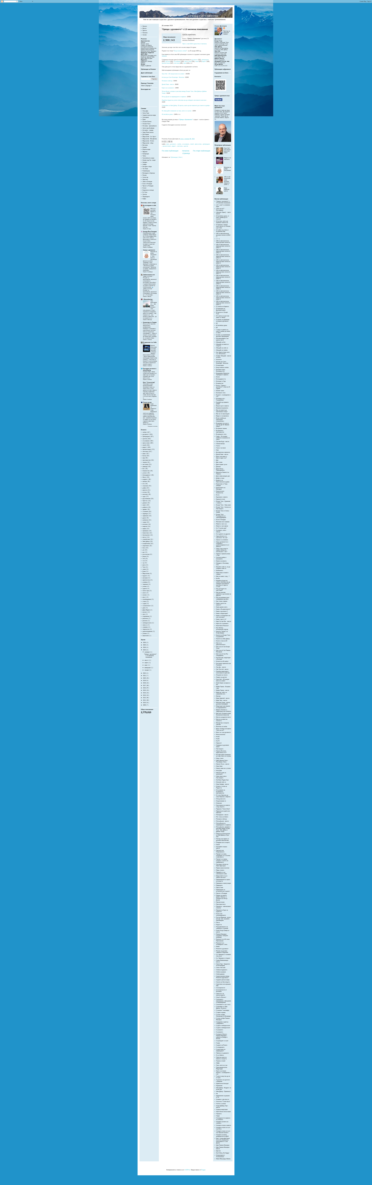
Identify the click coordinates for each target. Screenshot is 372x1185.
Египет (144, 188)
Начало (145, 26)
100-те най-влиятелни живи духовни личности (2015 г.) (223, 261)
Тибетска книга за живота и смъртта (221, 1058)
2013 (144, 695)
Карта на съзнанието (168, 88)
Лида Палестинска (148, 132)
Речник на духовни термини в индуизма (222, 951)
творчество (146, 629)
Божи (144, 571)
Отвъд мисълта (220, 799)
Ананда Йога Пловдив (150, 231)
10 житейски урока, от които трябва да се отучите (222, 217)
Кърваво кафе (147, 371)
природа (145, 466)
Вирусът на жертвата (227, 158)
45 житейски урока (167, 114)
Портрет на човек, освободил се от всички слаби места (223, 855)
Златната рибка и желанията (221, 558)
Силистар (145, 177)
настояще (146, 464)
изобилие (145, 520)
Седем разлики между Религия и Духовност (222, 976)
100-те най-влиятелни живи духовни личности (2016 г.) (223, 266)
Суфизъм (148, 65)
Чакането (219, 1113)
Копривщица (146, 171)
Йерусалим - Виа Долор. (150, 138)
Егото (217, 495)
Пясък (218, 922)
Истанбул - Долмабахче (150, 126)
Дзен (142, 58)
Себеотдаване (220, 974)
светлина (176, 63)
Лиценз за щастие (221, 677)
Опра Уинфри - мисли (222, 784)
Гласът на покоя (221, 448)
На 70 (217, 741)
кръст (144, 597)
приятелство (146, 580)
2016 (144, 688)
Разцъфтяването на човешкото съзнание (222, 927)
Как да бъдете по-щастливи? (221, 589)
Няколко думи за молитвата (221, 773)
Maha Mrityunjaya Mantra (223, 1159)
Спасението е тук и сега (223, 1004)
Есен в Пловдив (147, 183)
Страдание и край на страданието (222, 1022)
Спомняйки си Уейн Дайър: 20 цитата (221, 1007)
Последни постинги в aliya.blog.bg (149, 369)
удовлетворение (147, 631)
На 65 (217, 738)
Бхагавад (150, 55)
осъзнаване (177, 61)
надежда (145, 513)
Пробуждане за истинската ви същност (223, 890)
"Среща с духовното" (186, 119)
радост (204, 61)
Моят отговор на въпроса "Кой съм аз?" (223, 729)
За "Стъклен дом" (221, 528)
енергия (145, 526)
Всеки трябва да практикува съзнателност (221, 419)
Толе (144, 567)
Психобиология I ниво (149, 233)
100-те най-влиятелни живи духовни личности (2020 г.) (223, 287)
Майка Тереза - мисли (222, 690)
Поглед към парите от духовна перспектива (222, 839)
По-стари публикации (201, 151)
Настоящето (219, 749)
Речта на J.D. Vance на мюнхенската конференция (149, 325)
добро (144, 488)
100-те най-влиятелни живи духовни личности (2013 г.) (223, 256)
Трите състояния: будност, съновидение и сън (223, 1072)
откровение (146, 616)
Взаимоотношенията (222, 408)
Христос (145, 500)
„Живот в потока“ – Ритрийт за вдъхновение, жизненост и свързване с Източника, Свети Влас (150, 279)
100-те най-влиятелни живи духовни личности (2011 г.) (223, 246)
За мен (145, 35)
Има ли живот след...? (222, 576)
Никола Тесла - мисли (222, 764)
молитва (145, 494)
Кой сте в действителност (221, 643)
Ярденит (145, 151)
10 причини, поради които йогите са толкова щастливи (223, 226)
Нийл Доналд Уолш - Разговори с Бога (222, 761)
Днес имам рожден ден (223, 476)
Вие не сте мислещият (222, 414)
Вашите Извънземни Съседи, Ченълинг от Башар (153, 348)
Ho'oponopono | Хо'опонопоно (220, 1155)
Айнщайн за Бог (221, 342)
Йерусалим (146, 573)
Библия (143, 42)
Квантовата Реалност (222, 625)
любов (179, 144)
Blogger (203, 1170)
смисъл (145, 625)
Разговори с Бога (220, 57)
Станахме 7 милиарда (222, 1010)
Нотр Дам (145, 111)
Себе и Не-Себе (220, 967)
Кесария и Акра (147, 166)
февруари (148, 667)
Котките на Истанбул (222, 661)
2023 (144, 650)
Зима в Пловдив (147, 181)
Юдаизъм (143, 61)
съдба (144, 603)
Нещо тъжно (219, 758)
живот (144, 505)
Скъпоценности (220, 987)
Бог (144, 468)
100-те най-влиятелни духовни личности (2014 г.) (223, 235)
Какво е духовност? (222, 611)
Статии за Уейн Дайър (221, 49)
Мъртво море (146, 149)
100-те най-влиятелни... (221, 45)
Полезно (145, 32)
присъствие (187, 61)
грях (144, 614)
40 (216, 323)
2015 (144, 690)
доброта (145, 507)
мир (144, 458)
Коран (142, 65)
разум (144, 556)
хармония (146, 515)
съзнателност (147, 605)
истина (145, 492)
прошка (145, 481)
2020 (144, 678)
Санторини (146, 117)
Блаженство (219, 383)
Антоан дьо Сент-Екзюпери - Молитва (173, 77)
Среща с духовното (149, 250)
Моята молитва (220, 734)
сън (144, 560)
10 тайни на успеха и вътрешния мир (222, 230)
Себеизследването (221, 970)
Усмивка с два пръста (222, 1099)
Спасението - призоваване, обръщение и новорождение (223, 1001)
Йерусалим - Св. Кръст (149, 136)
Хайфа (144, 164)
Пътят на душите (220, 60)
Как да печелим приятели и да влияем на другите (223, 594)
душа (144, 518)
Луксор (145, 194)
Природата (219, 885)
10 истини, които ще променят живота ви (222, 221)
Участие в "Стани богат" (223, 1101)
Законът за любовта (222, 540)
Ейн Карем (146, 134)
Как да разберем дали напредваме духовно (222, 598)
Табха (144, 156)
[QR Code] (220, 85)
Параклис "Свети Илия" (223, 809)
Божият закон (145, 44)
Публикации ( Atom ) (176, 157)
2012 (144, 697)
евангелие (146, 635)
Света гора (146, 590)
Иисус (144, 477)
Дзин (150, 58)
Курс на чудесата (220, 62)
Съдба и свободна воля (223, 1025)
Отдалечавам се (221, 801)
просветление (166, 63)
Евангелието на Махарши (220, 488)
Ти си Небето (220, 1055)
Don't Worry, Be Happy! (222, 1153)
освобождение (147, 599)
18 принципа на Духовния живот (221, 309)
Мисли (144, 28)
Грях (217, 450)
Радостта (219, 924)
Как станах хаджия (221, 601)
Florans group (147, 402)
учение (145, 633)
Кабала (143, 62)
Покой (218, 844)
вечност (145, 612)
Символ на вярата (146, 45)
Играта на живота (221, 561)
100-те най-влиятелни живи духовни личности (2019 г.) (223, 282)
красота (145, 490)
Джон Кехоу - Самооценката (220, 469)
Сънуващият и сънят (222, 1040)
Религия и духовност (222, 948)
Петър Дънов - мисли (222, 821)
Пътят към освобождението (221, 914)
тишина (145, 462)
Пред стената (220, 870)
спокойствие (146, 539)
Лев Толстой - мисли (222, 669)
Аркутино (145, 179)
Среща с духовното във (222, 95)
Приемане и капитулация (223, 883)
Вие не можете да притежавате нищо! (221, 410)
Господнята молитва (147, 46)
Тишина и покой (220, 1061)
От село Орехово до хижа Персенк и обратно (223, 795)
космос (145, 595)
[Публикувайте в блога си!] (165, 141)
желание (145, 578)
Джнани (218, 466)
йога (144, 548)
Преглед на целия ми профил (226, 32)
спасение (145, 486)
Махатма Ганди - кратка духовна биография (223, 703)
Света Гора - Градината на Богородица (223, 964)
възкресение (146, 543)
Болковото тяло (220, 392)
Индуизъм (144, 55)
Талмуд (150, 61)
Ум (217, 1093)
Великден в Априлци (149, 173)
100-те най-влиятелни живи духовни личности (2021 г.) (223, 292)
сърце (144, 522)
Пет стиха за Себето (222, 817)
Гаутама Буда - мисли (222, 441)
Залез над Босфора (148, 128)
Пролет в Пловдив (148, 186)
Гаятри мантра (220, 443)
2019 (144, 680)
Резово (145, 175)
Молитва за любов (221, 726)
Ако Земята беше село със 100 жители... (222, 353)
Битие (144, 455)
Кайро (144, 198)
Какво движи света (221, 607)
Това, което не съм (221, 1065)
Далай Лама (150, 57)
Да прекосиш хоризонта (223, 452)
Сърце (218, 1043)
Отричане (219, 803)
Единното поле (220, 499)
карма (144, 528)
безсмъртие (146, 535)
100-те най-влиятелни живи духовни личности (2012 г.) (223, 251)
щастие (167, 61)
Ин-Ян (218, 578)
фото (144, 565)
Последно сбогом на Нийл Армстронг (222, 865)
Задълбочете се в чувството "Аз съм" (222, 536)
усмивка (145, 582)
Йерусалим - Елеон (148, 141)
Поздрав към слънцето (223, 842)
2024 (144, 647)
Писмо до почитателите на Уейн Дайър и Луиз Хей (223, 835)
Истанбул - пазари (148, 130)
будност (145, 575)
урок (144, 608)
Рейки (218, 946)
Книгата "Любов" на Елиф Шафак (222, 632)
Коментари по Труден (150, 322)
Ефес (144, 119)
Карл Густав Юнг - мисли (223, 621)
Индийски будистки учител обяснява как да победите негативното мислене (184, 100)
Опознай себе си (221, 782)
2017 (144, 685)
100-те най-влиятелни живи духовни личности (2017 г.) (223, 272)
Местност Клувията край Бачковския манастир (223, 714)
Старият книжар (220, 1012)
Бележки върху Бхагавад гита (220, 370)
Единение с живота (221, 497)
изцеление (146, 545)
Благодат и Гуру (221, 381)
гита (155, 55)
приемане (146, 530)
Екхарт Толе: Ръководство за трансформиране (221, 516)
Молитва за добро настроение (227, 169)
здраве (145, 509)
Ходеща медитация (222, 1109)
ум (143, 550)
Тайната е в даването (222, 1053)
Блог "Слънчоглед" (149, 382)
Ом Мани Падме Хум (222, 780)
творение (145, 584)
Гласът (218, 445)
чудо (144, 496)
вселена (145, 524)
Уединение (219, 1085)
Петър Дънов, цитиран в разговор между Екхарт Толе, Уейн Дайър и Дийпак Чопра (223, 829)
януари (147, 670)
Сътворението (220, 1047)
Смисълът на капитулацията (220, 994)
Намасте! (219, 743)
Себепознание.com (149, 274)
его (144, 483)
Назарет (145, 162)
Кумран (145, 147)
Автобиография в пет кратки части (222, 339)
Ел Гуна (145, 192)
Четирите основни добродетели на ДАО (222, 1135)
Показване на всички (152, 426)
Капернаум (146, 153)
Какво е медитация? (222, 613)
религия (145, 620)
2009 (144, 705)
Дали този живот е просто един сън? (221, 457)
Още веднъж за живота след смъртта (223, 806)
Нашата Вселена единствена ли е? (221, 751)
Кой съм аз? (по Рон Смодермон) (222, 654)
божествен (146, 533)
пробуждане (205, 59)
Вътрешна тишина (221, 428)
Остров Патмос (147, 121)
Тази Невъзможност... (153, 302)
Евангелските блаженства (148, 48)
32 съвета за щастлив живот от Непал (222, 316)
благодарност (147, 475)
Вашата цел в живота (222, 406)
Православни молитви (147, 49)
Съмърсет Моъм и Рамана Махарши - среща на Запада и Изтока (221, 1036)
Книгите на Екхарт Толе (222, 42)
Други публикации (146, 73)
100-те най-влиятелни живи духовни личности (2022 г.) (223, 297)
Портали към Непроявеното (220, 851)
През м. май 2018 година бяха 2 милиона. (194, 43)
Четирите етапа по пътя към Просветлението (223, 1131)
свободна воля (147, 623)
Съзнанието (219, 1030)
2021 (144, 675)
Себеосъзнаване (221, 972)
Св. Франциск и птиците (223, 958)
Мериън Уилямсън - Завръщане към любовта (223, 710)
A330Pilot (187, 1170)
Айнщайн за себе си (222, 348)
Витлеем (145, 145)
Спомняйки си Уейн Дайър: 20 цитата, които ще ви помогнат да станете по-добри (185, 105)
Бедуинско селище (148, 190)
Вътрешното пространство (220, 431)
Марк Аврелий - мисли (227, 189)
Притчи (145, 30)
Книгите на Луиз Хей (221, 52)
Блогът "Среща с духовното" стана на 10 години (223, 387)
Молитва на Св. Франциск (148, 51)
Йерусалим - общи (148, 143)
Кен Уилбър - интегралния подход (222, 628)
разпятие (145, 618)
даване (145, 503)
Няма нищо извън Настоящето (221, 777)
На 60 (217, 736)
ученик (145, 586)
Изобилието (219, 570)
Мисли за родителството (223, 717)
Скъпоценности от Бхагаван (221, 990)
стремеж (145, 627)
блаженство (146, 470)
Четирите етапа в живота (223, 1125)
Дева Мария (146, 610)
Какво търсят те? (221, 619)
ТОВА (218, 1063)
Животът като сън (221, 524)
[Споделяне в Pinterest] (172, 141)
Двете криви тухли (221, 464)
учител (145, 473)
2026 (144, 642)
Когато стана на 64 (221, 641)
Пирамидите (146, 196)
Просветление (220, 902)
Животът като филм (222, 526)
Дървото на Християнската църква (222, 481)
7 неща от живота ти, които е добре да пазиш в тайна (223, 331)
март (146, 665)
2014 (144, 693)
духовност (195, 59)
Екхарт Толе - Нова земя (223, 505)
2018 (144, 683)
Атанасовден (220, 365)
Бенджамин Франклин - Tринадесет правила (223, 374)
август (147, 660)
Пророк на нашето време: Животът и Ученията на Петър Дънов (221, 898)
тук (144, 563)
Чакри (218, 1116)
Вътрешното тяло (221, 434)
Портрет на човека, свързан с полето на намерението (222, 860)
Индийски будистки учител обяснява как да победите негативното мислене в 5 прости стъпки (223, 583)
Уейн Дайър (146, 541)
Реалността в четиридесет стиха (221, 943)
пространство (147, 460)
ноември (147, 652)
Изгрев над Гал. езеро (149, 160)
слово (144, 601)
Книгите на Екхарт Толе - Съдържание (223, 635)
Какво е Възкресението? (223, 609)
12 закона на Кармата (222, 306)
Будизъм (143, 57)
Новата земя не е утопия (223, 768)
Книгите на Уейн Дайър (221, 48)
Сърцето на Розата (221, 1045)
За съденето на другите (223, 534)
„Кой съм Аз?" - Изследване (220, 209)
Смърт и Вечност (221, 997)
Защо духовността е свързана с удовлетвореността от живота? (222, 544)
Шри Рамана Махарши (222, 1145)
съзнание (145, 511)
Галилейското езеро (148, 158)
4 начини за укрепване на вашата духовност (222, 320)
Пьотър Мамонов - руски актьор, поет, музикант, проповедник (223, 919)
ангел (144, 593)
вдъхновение (147, 498)
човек (144, 569)
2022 (144, 673)
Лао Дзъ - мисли (221, 667)
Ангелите (219, 359)
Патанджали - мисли (222, 814)
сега (144, 558)
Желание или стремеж (222, 521)
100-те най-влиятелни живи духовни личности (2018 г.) (223, 277)
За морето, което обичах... (221, 531)
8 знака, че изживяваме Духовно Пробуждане (223, 335)
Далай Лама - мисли (168, 84)
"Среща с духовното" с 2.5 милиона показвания (185, 29)
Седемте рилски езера (149, 115)
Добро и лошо (220, 478)
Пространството (221, 904)
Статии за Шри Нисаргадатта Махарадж (223, 1015)
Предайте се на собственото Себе (221, 873)
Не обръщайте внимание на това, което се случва (176, 111)
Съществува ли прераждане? (220, 1050)
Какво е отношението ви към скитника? (223, 616)
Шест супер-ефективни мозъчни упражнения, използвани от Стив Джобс (223, 1141)
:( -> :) (218, 238)
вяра (184, 63)
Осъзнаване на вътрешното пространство (220, 791)
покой (196, 61)
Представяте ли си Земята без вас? (221, 876)
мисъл (145, 537)
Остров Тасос (147, 123)
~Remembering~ (148, 299)
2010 (144, 702)
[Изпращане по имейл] (163, 141)
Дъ (148, 58)
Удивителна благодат (222, 1083)
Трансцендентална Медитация (221, 1068)
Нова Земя (219, 766)
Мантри (218, 696)
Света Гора (146, 113)
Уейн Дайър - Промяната (223, 1091)
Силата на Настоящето (223, 982)
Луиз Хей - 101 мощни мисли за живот (173, 74)
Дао (146, 58)
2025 (144, 645)
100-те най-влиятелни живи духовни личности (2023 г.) (223, 303)
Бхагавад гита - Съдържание (220, 399)
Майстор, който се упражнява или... (221, 693)
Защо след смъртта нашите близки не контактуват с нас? (222, 550)
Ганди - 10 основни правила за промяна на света (223, 438)
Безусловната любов (180, 51)
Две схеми (219, 462)
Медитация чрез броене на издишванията (223, 706)
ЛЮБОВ (164, 56)
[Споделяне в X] (167, 141)
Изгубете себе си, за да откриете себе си (223, 567)
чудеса (145, 588)
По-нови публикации (170, 151)
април (146, 662)
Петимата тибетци (167, 81)
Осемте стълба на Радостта (221, 787)
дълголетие (146, 554)
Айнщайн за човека (221, 350)
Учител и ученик (221, 1103)
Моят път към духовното (220, 106)
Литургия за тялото (221, 675)
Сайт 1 (216, 65)
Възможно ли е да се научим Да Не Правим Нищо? (222, 425)
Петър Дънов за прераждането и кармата (174, 96)
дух (144, 552)
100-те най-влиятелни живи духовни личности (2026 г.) (227, 180)
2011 (144, 700)
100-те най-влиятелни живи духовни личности (223, 241)
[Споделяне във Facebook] (169, 141)
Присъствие (219, 887)
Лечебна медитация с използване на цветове (223, 672)
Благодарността (221, 379)
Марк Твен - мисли (221, 700)
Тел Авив (145, 168)
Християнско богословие (223, 1111)
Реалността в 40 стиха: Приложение (223, 940)
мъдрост (145, 479)
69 (216, 327)
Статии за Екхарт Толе (221, 44)
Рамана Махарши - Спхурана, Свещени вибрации (222, 935)
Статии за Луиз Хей (220, 54)
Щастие (218, 1151)
